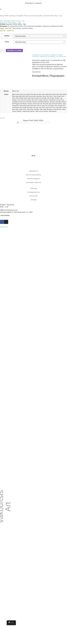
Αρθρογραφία (50, 539)
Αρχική (50, 531)
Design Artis (4, 227)
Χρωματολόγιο (36, 72)
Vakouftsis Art (33, 171)
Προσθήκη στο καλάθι (14, 50)
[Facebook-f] (2, 222)
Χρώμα (7, 41)
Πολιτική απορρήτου (33, 178)
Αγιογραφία (19, 15)
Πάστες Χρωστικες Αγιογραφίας (33, 15)
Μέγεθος (6, 35)
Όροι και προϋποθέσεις (33, 175)
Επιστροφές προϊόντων (33, 182)
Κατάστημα (12, 15)
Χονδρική (33, 200)
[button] (33, 160)
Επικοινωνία (33, 196)
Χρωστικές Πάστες (27, 28)
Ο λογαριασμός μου (33, 192)
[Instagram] (6, 222)
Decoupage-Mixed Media (15, 26)
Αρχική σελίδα (4, 15)
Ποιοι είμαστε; (50, 535)
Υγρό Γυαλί (8, 28)
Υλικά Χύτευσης (16, 28)
